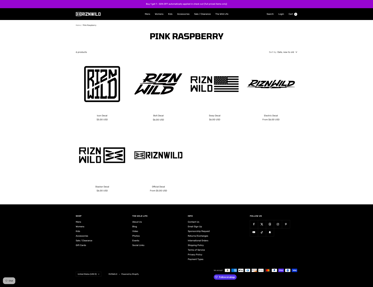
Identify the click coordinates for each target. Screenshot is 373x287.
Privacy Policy (195, 254)
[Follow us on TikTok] (262, 232)
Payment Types (195, 259)
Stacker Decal (102, 186)
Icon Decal (102, 115)
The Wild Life (221, 14)
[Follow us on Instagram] (278, 224)
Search (270, 14)
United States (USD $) (87, 274)
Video (135, 231)
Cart (292, 14)
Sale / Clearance (202, 14)
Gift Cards (81, 245)
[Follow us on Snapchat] (270, 232)
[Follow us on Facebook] (254, 224)
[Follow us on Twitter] (262, 224)
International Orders (198, 240)
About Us (137, 222)
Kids (170, 14)
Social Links (138, 245)
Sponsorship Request (199, 231)
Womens (159, 14)
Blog (134, 226)
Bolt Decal (158, 115)
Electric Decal (271, 115)
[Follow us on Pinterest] (286, 224)
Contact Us (193, 222)
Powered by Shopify (130, 274)
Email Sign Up (195, 226)
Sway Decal (214, 115)
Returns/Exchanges (198, 236)
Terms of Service (196, 250)
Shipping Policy (196, 245)
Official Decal (158, 186)
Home (78, 25)
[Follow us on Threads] (270, 224)
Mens (147, 14)
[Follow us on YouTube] (254, 232)
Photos (136, 236)
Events (135, 240)
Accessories (183, 14)
